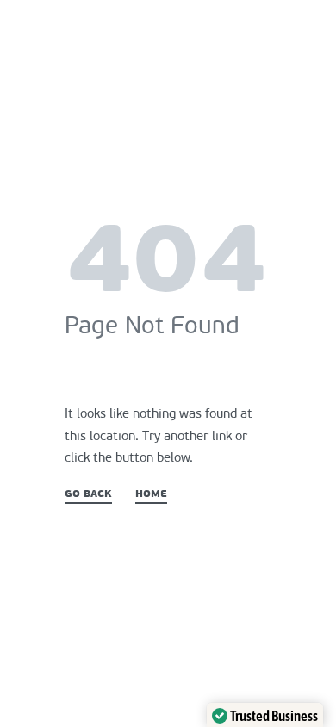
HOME (151, 494)
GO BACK (88, 494)
